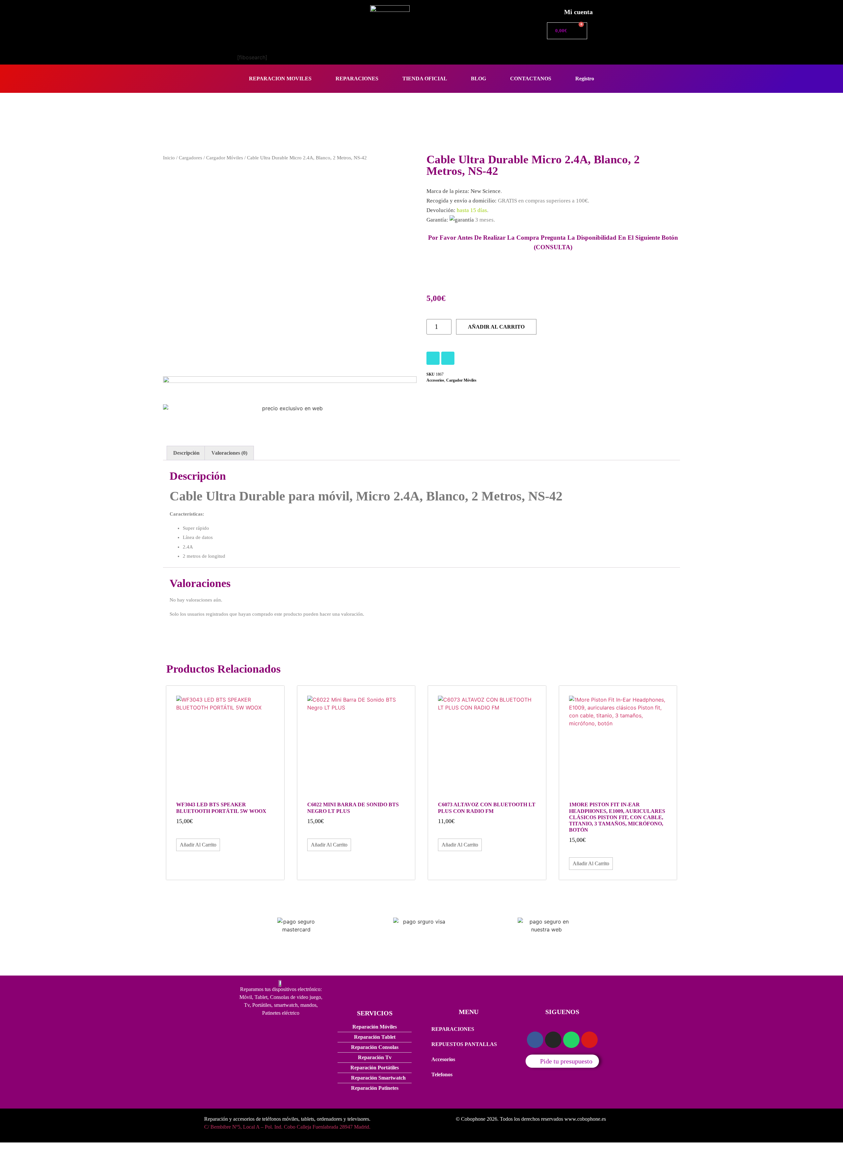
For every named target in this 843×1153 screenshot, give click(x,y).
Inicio (169, 157)
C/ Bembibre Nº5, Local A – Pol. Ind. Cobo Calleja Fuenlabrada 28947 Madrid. (287, 1127)
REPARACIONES (357, 78)
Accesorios (435, 380)
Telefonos (441, 1074)
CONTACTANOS (530, 78)
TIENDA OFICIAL (424, 78)
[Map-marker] (589, 1040)
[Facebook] (447, 358)
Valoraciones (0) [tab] (229, 453)
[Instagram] (433, 358)
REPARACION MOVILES (280, 78)
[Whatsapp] (571, 1040)
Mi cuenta (578, 11)
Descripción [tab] (186, 453)
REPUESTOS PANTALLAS (464, 1044)
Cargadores (190, 157)
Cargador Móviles (224, 157)
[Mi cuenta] (552, 10)
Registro (584, 78)
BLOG (478, 78)
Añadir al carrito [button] (198, 844)
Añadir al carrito (496, 327)
